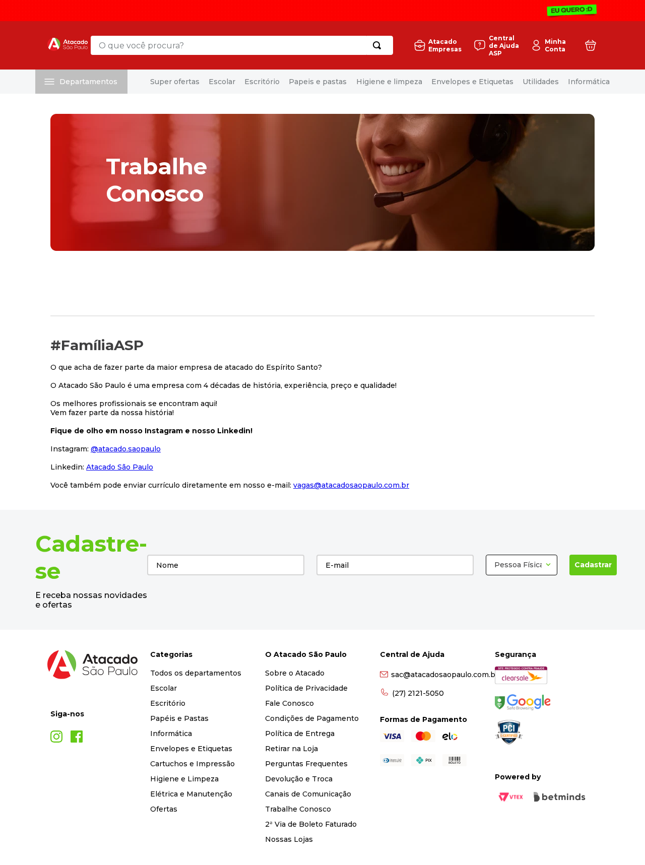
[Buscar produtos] (379, 45)
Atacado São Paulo (119, 467)
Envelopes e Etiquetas (472, 81)
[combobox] (242, 45)
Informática (589, 81)
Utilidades (541, 81)
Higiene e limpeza (389, 81)
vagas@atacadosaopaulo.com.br (351, 485)
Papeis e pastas (318, 81)
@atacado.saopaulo (126, 448)
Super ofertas (175, 81)
